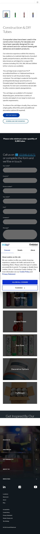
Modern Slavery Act (8, 518)
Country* (6, 176)
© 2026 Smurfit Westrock (9, 527)
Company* (6, 217)
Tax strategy (6, 521)
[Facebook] (19, 487)
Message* (6, 228)
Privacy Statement (8, 274)
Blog (4, 502)
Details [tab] (20, 250)
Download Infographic (15, 121)
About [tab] (33, 250)
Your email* (6, 197)
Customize (19, 288)
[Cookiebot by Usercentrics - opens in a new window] (29, 245)
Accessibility (6, 509)
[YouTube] (35, 487)
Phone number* (7, 186)
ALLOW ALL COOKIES (20, 282)
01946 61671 (27, 154)
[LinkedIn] (4, 487)
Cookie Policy (25, 272)
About (4, 500)
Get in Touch (11, 115)
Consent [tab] (7, 250)
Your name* (6, 166)
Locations (5, 494)
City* (4, 207)
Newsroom (5, 497)
